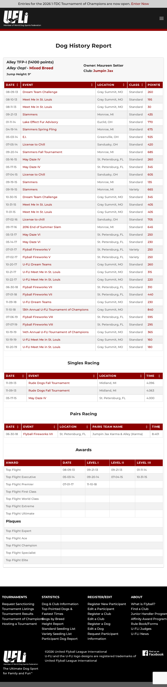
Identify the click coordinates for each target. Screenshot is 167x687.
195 (150, 99)
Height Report (53, 624)
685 (150, 152)
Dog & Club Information (60, 604)
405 (150, 204)
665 (150, 189)
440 (150, 294)
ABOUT (136, 597)
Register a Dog (99, 624)
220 (150, 279)
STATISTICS (50, 597)
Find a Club (139, 609)
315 (150, 272)
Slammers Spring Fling (40, 129)
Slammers (30, 114)
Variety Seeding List (57, 634)
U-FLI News (140, 634)
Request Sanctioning (18, 604)
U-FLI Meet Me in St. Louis (41, 339)
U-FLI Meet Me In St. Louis (41, 272)
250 (150, 234)
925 (150, 137)
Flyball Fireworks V (37, 249)
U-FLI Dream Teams (37, 264)
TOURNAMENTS (14, 597)
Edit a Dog (96, 629)
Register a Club (99, 614)
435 (150, 114)
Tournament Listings (18, 609)
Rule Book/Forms (144, 624)
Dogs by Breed (53, 619)
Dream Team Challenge (40, 92)
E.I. (24, 137)
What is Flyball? (143, 604)
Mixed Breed (41, 68)
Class (134, 85)
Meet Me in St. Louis (37, 99)
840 (150, 309)
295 (150, 324)
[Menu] (161, 18)
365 (150, 332)
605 (150, 174)
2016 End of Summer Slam (42, 227)
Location (105, 85)
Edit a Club (96, 619)
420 (150, 144)
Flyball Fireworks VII (37, 287)
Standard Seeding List (58, 629)
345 (150, 167)
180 (150, 347)
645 (150, 227)
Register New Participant (107, 604)
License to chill (34, 219)
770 (150, 122)
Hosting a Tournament (19, 624)
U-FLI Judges (141, 629)
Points (154, 85)
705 (150, 219)
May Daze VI (31, 234)
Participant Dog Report (60, 639)
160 (150, 339)
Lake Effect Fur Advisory (40, 122)
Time (150, 376)
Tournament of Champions (23, 619)
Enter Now (140, 4)
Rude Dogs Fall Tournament (49, 383)
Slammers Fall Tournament (42, 152)
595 (150, 317)
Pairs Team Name (107, 427)
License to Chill (34, 144)
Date (10, 85)
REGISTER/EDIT (100, 597)
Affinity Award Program (149, 619)
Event (28, 85)
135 (150, 182)
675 (150, 129)
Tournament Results (17, 614)
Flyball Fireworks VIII (38, 317)
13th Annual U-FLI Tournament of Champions (55, 309)
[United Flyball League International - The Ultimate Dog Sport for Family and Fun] (27, 18)
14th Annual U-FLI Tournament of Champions (56, 332)
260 (150, 92)
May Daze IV (31, 159)
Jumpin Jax (103, 71)
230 (150, 242)
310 (150, 287)
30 (149, 107)
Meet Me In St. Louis (37, 204)
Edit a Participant (101, 609)
